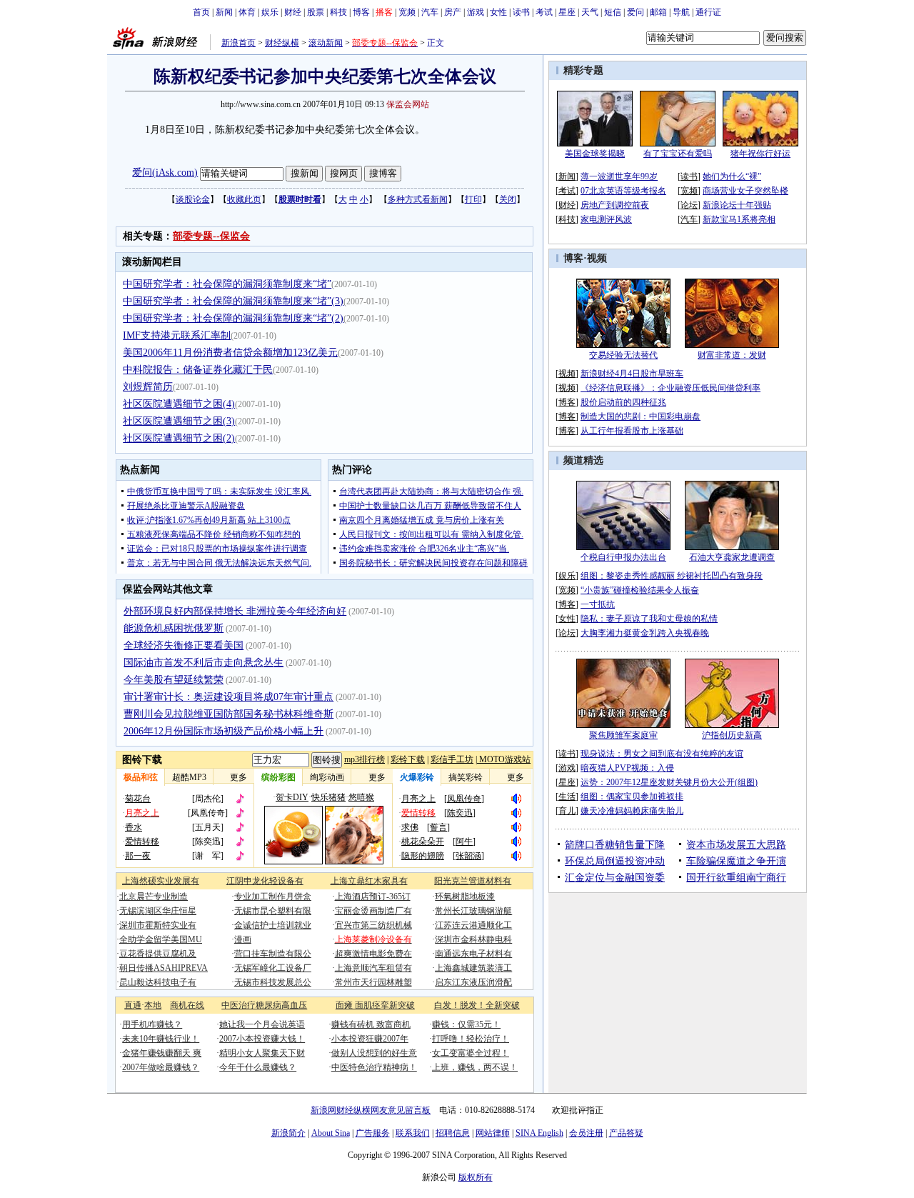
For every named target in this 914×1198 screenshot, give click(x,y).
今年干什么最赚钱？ (257, 1067)
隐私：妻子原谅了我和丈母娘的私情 (649, 619)
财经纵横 (282, 43)
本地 (152, 1005)
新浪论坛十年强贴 (737, 205)
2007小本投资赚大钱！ (262, 1039)
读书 (521, 12)
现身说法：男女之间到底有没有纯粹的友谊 (662, 754)
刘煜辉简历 (148, 386)
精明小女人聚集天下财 (262, 1053)
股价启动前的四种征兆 (623, 402)
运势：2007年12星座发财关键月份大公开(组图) (669, 782)
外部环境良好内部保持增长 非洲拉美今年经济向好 (235, 611)
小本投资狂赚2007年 (369, 1039)
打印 (473, 199)
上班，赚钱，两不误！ (475, 1067)
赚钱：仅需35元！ (466, 1024)
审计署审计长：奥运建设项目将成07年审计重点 (228, 697)
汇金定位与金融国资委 (615, 877)
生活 (567, 797)
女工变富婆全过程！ (470, 1053)
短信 (612, 12)
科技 (338, 12)
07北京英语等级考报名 (623, 191)
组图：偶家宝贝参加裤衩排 (632, 797)
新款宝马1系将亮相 (739, 219)
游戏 (475, 12)
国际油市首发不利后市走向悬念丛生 (203, 662)
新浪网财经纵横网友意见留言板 (371, 1110)
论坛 (689, 205)
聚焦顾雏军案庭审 (623, 735)
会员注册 (586, 1133)
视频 (597, 258)
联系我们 (413, 1133)
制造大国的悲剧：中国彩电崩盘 (640, 416)
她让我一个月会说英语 (262, 1024)
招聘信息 (453, 1133)
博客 (361, 12)
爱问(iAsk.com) (165, 172)
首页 (201, 12)
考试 (544, 12)
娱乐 (269, 12)
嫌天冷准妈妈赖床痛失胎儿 (632, 811)
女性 (498, 12)
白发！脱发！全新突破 (477, 1005)
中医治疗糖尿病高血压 (264, 1005)
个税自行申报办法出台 (623, 557)
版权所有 (475, 1177)
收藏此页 (244, 199)
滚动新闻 (325, 43)
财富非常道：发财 (732, 355)
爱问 (635, 12)
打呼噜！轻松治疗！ (470, 1039)
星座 (567, 12)
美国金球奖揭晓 (595, 154)
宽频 (407, 12)
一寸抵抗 (598, 604)
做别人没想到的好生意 (374, 1053)
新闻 (224, 12)
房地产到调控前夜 (615, 205)
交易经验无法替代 (623, 355)
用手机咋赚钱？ (152, 1024)
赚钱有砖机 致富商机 (371, 1024)
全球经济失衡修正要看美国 (183, 645)
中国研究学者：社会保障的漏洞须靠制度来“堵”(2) (233, 318)
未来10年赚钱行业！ (160, 1039)
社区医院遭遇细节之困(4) (179, 404)
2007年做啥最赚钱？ (160, 1067)
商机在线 (187, 1005)
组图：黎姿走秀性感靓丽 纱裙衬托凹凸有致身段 (672, 576)
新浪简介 (288, 1133)
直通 (132, 1005)
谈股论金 (193, 199)
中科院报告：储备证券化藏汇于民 (198, 369)
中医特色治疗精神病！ (374, 1067)
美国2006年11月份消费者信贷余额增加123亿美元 (230, 352)
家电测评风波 (606, 219)
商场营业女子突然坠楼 (745, 191)
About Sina (330, 1133)
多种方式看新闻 (418, 199)
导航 (681, 12)
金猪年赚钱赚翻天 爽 (161, 1053)
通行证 (708, 12)
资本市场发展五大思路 (736, 844)
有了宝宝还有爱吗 (677, 154)
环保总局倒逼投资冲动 (615, 861)
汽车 (429, 12)
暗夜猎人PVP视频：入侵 (627, 768)
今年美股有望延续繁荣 (174, 679)
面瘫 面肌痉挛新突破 (375, 1005)
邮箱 (658, 12)
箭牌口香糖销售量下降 (615, 844)
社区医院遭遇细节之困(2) (179, 438)
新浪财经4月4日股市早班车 (632, 374)
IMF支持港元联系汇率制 (177, 335)
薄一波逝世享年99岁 (619, 176)
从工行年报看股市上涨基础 (632, 431)
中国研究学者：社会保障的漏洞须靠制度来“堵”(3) (233, 301)
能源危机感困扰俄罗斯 (174, 628)
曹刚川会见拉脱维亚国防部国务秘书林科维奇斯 (228, 714)
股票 (315, 12)
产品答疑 (626, 1133)
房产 (452, 12)
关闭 (507, 199)
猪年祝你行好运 (760, 154)
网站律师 (493, 1133)
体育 (247, 12)
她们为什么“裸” (732, 176)
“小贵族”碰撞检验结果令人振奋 (640, 590)
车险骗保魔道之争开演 (736, 861)
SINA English (539, 1133)
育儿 (567, 811)
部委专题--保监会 (211, 236)
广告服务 (373, 1133)
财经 (292, 12)
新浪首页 (238, 43)
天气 (589, 12)
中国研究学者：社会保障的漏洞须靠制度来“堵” (227, 284)
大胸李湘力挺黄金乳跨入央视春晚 (645, 633)
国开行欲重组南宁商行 (736, 877)
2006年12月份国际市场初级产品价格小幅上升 (223, 731)
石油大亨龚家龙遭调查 (732, 557)
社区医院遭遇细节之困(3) (179, 421)
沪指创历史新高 (732, 735)
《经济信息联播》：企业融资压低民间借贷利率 (670, 388)
